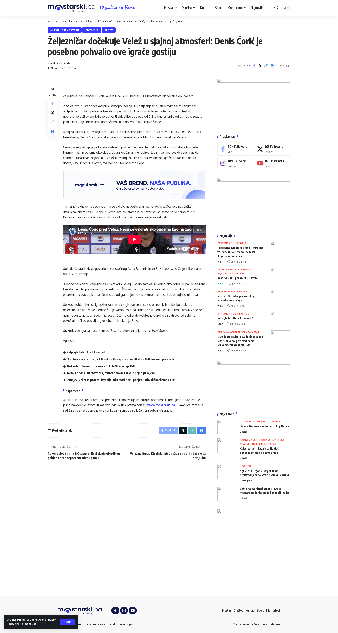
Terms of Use (28, 623)
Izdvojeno (92, 30)
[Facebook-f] (115, 610)
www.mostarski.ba (161, 405)
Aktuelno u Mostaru (64, 30)
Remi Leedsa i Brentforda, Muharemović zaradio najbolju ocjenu (111, 373)
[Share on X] (260, 66)
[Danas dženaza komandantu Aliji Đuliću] (227, 427)
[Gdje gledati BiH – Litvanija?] (280, 319)
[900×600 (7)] (253, 103)
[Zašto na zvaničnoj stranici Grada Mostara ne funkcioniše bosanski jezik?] (227, 494)
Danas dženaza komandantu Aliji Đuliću (264, 426)
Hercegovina (247, 480)
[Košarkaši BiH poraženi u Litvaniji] (280, 275)
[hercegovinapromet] (253, 545)
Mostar (221, 283)
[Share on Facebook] (254, 66)
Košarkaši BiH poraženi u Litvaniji (238, 278)
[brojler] (253, 202)
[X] (272, 149)
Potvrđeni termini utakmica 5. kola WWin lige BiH (101, 366)
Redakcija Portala (59, 63)
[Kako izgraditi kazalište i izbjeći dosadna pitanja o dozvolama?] (227, 445)
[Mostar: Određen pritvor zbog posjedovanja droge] (280, 297)
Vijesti (220, 261)
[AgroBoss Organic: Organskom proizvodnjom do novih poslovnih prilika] (227, 471)
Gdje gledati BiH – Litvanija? (86, 352)
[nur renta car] (253, 382)
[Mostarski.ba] (71, 8)
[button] (67, 622)
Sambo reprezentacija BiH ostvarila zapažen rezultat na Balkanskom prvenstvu (121, 359)
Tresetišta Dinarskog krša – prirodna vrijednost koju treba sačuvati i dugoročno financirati (240, 252)
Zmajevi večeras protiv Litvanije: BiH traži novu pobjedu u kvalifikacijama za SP (121, 380)
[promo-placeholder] (134, 185)
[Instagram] (235, 163)
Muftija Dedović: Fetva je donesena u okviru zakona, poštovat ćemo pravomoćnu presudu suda (240, 341)
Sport (109, 30)
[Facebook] (235, 149)
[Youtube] (272, 163)
